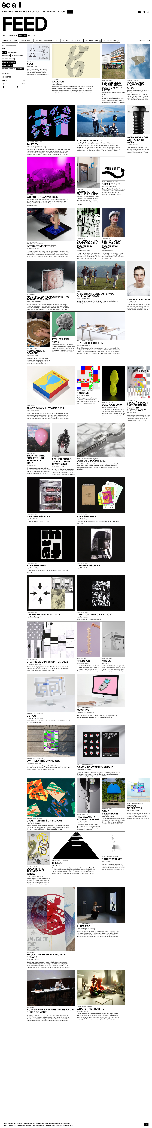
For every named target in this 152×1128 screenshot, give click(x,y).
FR (140, 12)
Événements (12, 36)
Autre (4, 52)
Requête (3, 45)
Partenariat (6, 55)
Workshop (20, 69)
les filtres (10, 41)
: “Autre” (25, 41)
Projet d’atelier (7, 65)
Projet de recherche (8, 62)
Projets (22, 36)
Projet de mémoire (8, 59)
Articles (31, 36)
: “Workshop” (91, 41)
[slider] (4, 87)
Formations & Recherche (28, 12)
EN (143, 12)
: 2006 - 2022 (109, 41)
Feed (70, 12)
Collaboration (12, 52)
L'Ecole (61, 12)
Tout (4, 36)
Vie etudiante (49, 12)
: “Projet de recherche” (46, 41)
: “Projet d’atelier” (70, 41)
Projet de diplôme (17, 55)
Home (11, 5)
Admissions (7, 12)
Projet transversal (8, 69)
